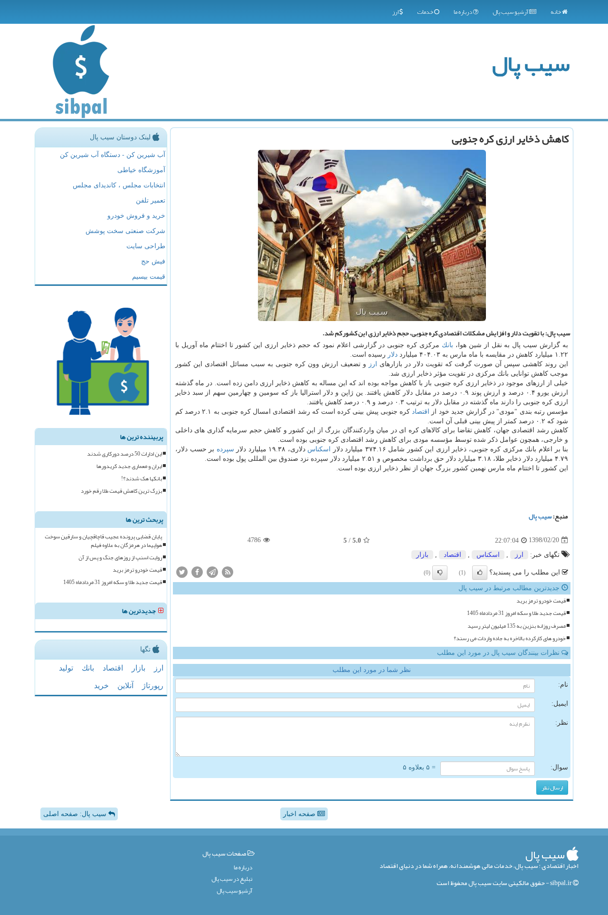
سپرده (225, 449)
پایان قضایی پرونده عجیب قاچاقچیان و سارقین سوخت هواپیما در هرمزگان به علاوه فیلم (103, 540)
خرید (101, 685)
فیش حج (153, 261)
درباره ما (463, 12)
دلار (393, 354)
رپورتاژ (152, 685)
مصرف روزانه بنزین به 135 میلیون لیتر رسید (516, 626)
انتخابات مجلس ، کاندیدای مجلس (119, 185)
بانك (447, 345)
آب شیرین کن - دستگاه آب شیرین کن (112, 154)
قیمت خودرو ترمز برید (541, 600)
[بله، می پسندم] (479, 572)
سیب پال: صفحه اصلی (75, 814)
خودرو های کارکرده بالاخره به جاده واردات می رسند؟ (510, 638)
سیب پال (531, 63)
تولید (66, 668)
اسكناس (319, 449)
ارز (395, 12)
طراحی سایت (145, 246)
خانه (556, 12)
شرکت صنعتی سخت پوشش (125, 230)
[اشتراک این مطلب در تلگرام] (212, 571)
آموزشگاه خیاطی (141, 170)
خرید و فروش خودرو (136, 215)
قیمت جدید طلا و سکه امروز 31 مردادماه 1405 (516, 613)
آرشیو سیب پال (511, 12)
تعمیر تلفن (150, 200)
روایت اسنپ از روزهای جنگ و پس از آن (120, 557)
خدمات (425, 12)
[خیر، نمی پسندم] (439, 572)
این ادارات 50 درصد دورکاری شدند (124, 453)
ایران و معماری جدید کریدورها (129, 466)
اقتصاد (420, 411)
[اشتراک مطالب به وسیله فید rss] (227, 571)
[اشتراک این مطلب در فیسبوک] (197, 571)
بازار (422, 554)
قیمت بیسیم (148, 276)
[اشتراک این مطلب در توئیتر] (182, 571)
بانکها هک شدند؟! (141, 478)
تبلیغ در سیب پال (231, 879)
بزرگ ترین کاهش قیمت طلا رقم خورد (121, 491)
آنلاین (125, 685)
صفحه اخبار (300, 814)
